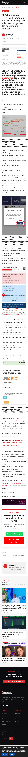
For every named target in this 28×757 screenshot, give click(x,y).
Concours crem (6, 555)
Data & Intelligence (7, 721)
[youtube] (7, 705)
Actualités (10, 7)
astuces (17, 7)
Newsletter (17, 721)
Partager (6, 41)
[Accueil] (6, 2)
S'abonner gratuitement (13, 681)
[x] (10, 705)
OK (11, 738)
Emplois (17, 719)
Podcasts (17, 716)
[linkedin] (3, 705)
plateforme (8, 77)
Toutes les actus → (20, 584)
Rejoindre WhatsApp (14, 534)
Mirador (23, 558)
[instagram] (14, 705)
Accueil (4, 7)
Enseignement (15, 558)
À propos (17, 713)
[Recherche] (20, 2)
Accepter (5, 754)
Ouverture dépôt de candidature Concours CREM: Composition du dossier (12, 442)
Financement (5, 719)
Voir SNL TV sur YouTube (14, 541)
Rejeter (12, 754)
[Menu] (24, 2)
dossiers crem (5, 558)
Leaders (4, 724)
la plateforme (15, 418)
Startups (4, 716)
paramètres (23, 751)
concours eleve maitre (18, 555)
